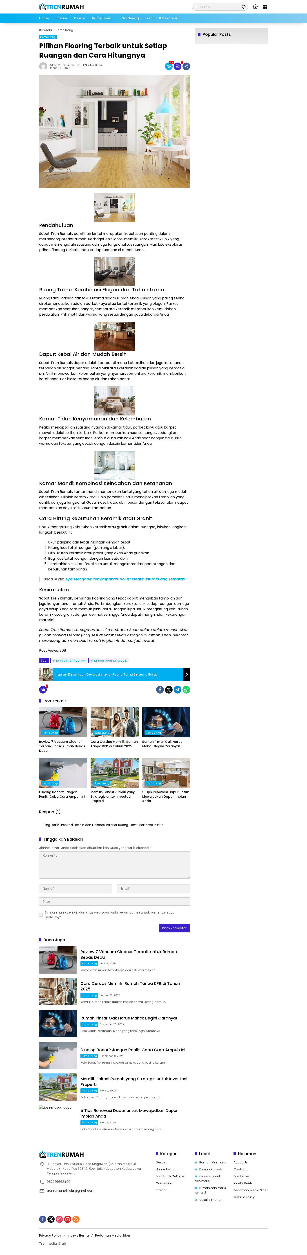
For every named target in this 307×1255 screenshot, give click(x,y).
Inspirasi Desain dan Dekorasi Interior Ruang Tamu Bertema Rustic (111, 825)
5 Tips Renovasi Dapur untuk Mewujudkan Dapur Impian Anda (165, 796)
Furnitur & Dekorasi (170, 1176)
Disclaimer (242, 1176)
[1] (177, 66)
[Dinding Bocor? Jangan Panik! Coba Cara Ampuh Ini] (63, 773)
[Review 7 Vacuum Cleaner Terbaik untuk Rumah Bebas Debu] (63, 722)
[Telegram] (177, 690)
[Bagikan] (186, 66)
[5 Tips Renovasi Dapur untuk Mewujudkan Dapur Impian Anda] (166, 773)
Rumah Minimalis (212, 1162)
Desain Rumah (210, 1169)
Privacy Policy (244, 1197)
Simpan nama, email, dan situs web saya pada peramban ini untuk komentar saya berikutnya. (109, 914)
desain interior (210, 1199)
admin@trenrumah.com (64, 65)
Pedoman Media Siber (251, 1190)
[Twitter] (169, 690)
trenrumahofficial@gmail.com (71, 1190)
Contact (240, 1169)
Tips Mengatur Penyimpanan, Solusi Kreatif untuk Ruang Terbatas (125, 579)
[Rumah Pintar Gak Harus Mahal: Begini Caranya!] (166, 722)
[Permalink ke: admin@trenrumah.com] (44, 66)
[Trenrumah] (61, 6)
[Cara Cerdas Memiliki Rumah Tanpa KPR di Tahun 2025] (114, 722)
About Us (240, 1162)
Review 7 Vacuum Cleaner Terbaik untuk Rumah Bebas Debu (62, 746)
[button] (243, 6)
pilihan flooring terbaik (110, 660)
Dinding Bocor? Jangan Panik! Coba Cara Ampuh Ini (62, 794)
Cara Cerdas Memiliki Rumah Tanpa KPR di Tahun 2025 (114, 744)
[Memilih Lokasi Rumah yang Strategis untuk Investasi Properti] (114, 773)
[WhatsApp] (186, 690)
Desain (161, 1162)
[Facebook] (160, 690)
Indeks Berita (243, 1183)
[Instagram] (59, 1219)
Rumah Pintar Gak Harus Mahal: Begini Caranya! (162, 744)
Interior (161, 1190)
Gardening (164, 1183)
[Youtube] (67, 1219)
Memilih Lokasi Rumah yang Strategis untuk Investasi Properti (113, 796)
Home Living (48, 37)
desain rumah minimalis (208, 1178)
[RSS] (76, 1219)
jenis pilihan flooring (70, 660)
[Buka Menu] (265, 6)
